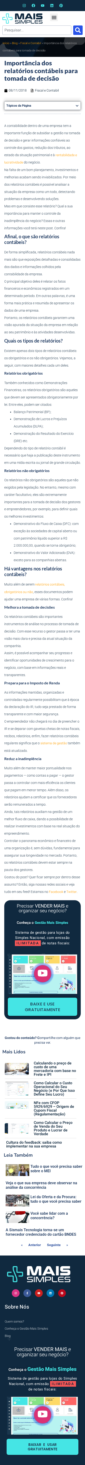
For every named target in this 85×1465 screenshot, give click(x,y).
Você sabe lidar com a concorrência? (49, 1215)
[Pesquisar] (78, 30)
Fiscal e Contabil (30, 43)
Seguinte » (57, 1245)
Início (6, 43)
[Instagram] (24, 5)
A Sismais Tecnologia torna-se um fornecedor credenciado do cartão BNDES (41, 1232)
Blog (15, 43)
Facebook (56, 891)
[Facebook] (33, 5)
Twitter (71, 891)
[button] (54, 17)
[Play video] (42, 973)
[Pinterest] (61, 5)
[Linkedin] (52, 5)
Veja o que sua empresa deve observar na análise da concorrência (41, 1185)
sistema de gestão (53, 743)
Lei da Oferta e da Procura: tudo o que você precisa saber (55, 1199)
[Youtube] (42, 5)
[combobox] (36, 30)
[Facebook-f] (27, 1293)
